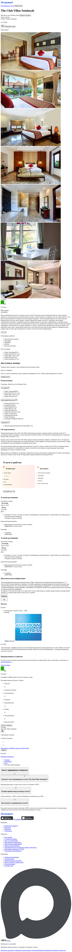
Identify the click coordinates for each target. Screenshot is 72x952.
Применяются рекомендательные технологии (51, 950)
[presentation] (36, 737)
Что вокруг (5, 388)
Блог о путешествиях (11, 840)
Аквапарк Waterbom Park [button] (12, 419)
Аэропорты (5, 422)
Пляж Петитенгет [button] (10, 393)
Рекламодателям (9, 864)
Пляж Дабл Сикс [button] (9, 394)
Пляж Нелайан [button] (9, 410)
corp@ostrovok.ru (6, 662)
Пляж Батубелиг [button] (9, 403)
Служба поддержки (10, 839)
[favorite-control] (2, 26)
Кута (6, 763)
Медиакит (4, 756)
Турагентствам (9, 859)
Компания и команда (11, 826)
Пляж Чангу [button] (8, 408)
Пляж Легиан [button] (8, 396)
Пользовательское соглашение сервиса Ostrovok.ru (20, 847)
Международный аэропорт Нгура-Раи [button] (16, 426)
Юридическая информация (13, 844)
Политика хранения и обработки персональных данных (19, 950)
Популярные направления (12, 842)
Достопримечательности (8, 400)
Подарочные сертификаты (12, 851)
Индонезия (8, 761)
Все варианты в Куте (7, 6)
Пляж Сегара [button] (8, 413)
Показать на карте (25, 15)
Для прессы (8, 831)
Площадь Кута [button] (9, 415)
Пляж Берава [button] (8, 407)
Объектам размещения (11, 857)
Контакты (7, 827)
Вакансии (7, 829)
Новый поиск (18, 6)
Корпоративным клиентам (12, 860)
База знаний (8, 837)
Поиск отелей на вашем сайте (14, 862)
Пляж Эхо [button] (7, 417)
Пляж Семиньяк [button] (9, 391)
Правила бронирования (12, 846)
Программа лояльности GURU (14, 849)
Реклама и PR (8, 866)
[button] (36, 51)
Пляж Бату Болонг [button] (10, 412)
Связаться (10, 756)
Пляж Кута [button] (7, 405)
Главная (7, 760)
